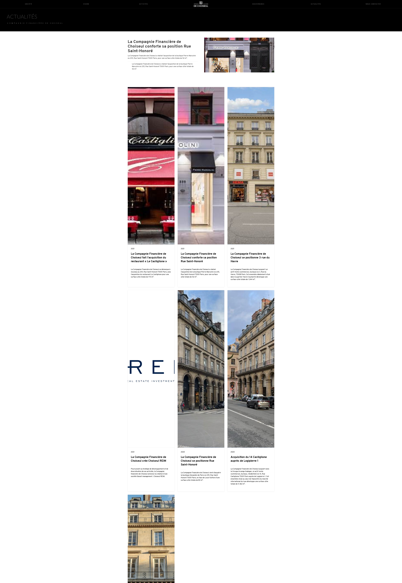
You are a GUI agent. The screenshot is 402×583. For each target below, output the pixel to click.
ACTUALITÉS (22, 16)
